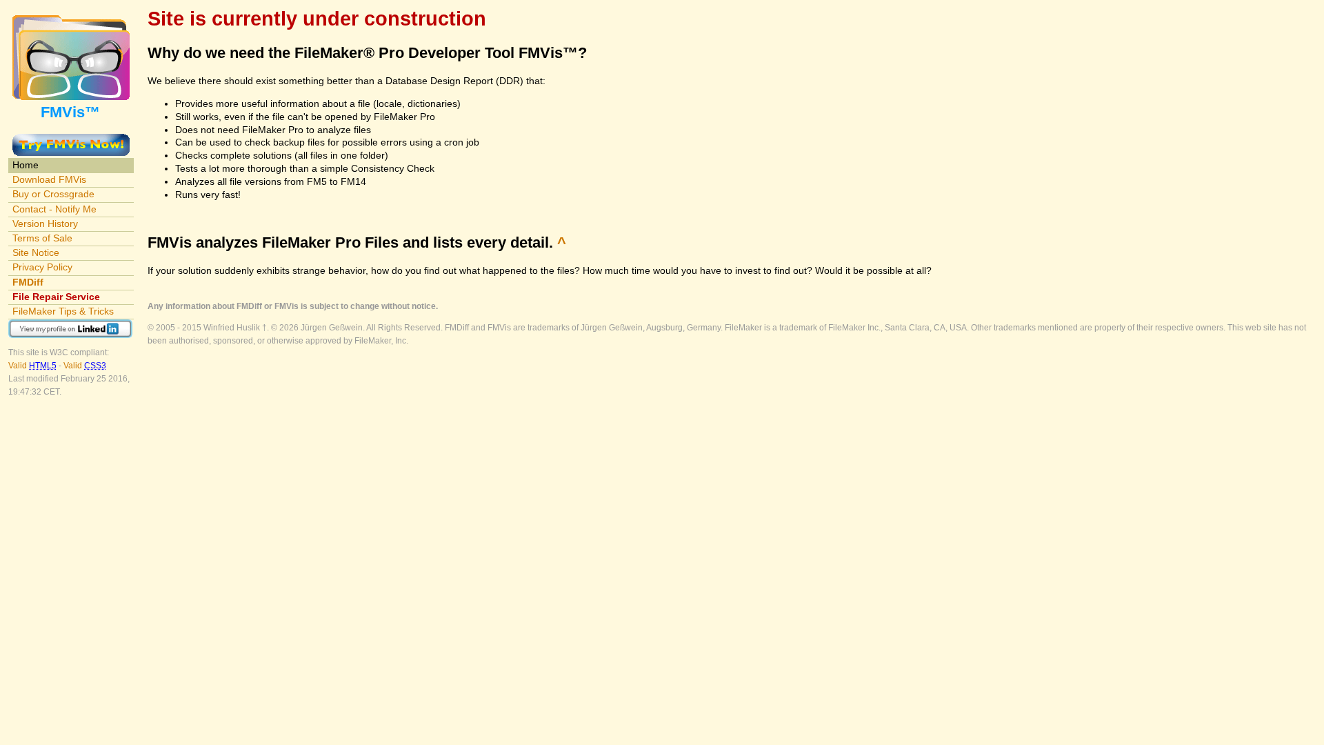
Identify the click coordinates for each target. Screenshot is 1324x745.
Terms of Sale (42, 238)
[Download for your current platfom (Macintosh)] (71, 140)
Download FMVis (49, 179)
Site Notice (35, 252)
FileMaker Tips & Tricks (63, 311)
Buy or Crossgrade (53, 193)
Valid (32, 365)
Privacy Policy (42, 266)
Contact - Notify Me (54, 209)
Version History (45, 223)
